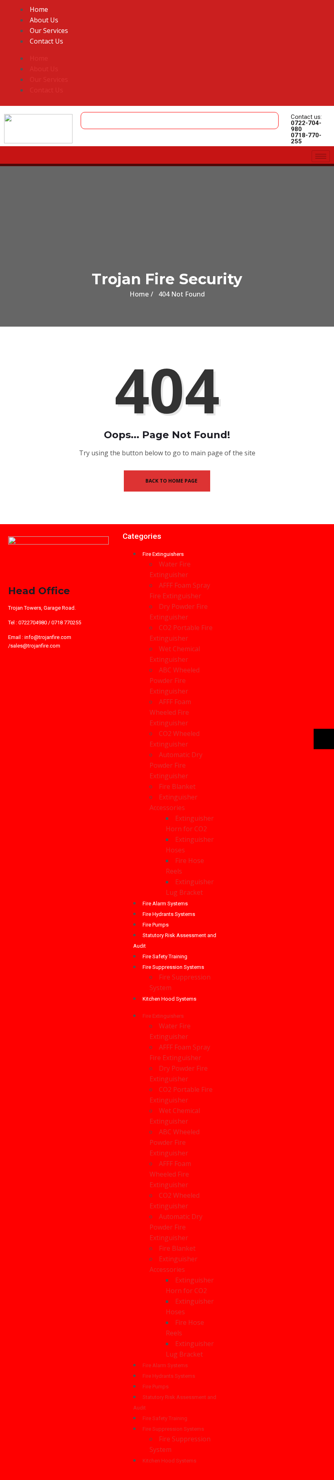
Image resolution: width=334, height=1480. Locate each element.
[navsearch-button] (89, 116)
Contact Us (46, 41)
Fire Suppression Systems (173, 967)
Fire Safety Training (165, 956)
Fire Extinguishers (163, 554)
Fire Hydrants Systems (169, 914)
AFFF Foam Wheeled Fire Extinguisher (170, 712)
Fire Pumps (156, 925)
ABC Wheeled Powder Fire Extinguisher (174, 680)
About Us (44, 19)
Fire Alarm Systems (165, 903)
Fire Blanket (177, 786)
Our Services (49, 30)
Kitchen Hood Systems (169, 999)
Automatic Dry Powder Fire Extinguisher (175, 765)
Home (39, 9)
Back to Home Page (171, 480)
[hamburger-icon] (321, 156)
